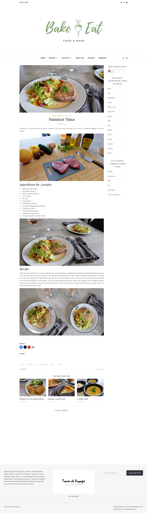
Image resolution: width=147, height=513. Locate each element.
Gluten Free (45, 364)
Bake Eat (123, 507)
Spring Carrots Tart (57, 399)
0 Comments (100, 369)
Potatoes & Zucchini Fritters (32, 399)
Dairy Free (30, 364)
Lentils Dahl (82, 399)
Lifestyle (66, 58)
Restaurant (111, 176)
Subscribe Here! (135, 473)
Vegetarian (111, 98)
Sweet (110, 116)
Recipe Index (24, 2)
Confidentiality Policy (130, 509)
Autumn (110, 148)
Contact (91, 58)
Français (102, 58)
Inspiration (111, 190)
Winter (110, 153)
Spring (110, 139)
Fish (37, 364)
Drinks (110, 135)
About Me (80, 58)
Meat (109, 89)
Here (32, 484)
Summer (59, 364)
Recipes (52, 58)
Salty (52, 364)
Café (109, 181)
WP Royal (16, 507)
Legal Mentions (117, 509)
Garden (110, 171)
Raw (109, 125)
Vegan (110, 102)
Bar (109, 185)
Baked (22, 364)
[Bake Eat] (73, 30)
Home (43, 58)
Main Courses (58, 116)
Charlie (24, 369)
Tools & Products (114, 195)
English (111, 71)
